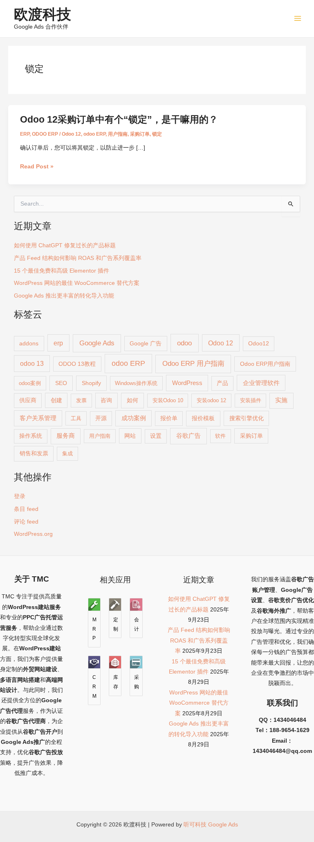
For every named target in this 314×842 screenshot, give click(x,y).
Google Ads (96, 343)
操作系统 (30, 436)
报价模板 (203, 418)
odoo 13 (32, 363)
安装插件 (250, 400)
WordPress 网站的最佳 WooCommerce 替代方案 (76, 283)
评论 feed (26, 522)
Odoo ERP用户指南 (265, 364)
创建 (56, 400)
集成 (67, 453)
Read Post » (37, 166)
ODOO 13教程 (77, 364)
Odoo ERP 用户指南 (193, 363)
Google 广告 (145, 343)
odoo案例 (30, 383)
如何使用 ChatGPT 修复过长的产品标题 (65, 245)
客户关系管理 (38, 418)
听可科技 (195, 825)
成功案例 (133, 418)
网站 (130, 435)
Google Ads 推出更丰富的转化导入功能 (64, 296)
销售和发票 (34, 453)
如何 (132, 400)
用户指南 (118, 134)
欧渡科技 (42, 14)
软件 (220, 436)
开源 (101, 418)
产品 (222, 383)
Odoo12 (258, 343)
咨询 (106, 400)
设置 (155, 436)
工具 (76, 418)
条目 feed (26, 509)
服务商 (65, 435)
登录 (19, 496)
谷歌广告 (188, 435)
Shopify (91, 383)
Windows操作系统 (136, 383)
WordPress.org (33, 534)
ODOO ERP (45, 134)
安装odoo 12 (211, 400)
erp (58, 343)
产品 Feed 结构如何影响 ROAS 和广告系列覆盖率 (77, 258)
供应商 (27, 400)
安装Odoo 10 (168, 400)
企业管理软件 (261, 383)
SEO (61, 383)
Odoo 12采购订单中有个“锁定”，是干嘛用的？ (119, 119)
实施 (281, 400)
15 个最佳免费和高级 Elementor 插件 (61, 271)
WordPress (187, 382)
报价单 (168, 418)
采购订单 (140, 134)
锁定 (157, 134)
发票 (81, 400)
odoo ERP (94, 134)
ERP (24, 134)
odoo (184, 343)
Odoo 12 (71, 134)
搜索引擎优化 (246, 418)
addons (28, 343)
